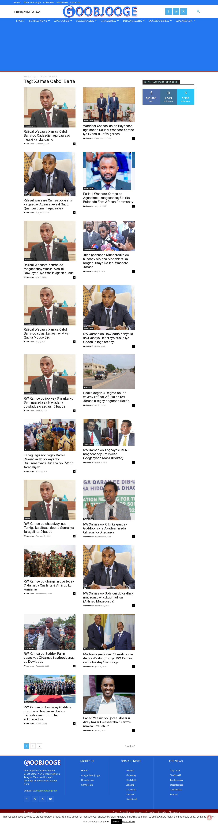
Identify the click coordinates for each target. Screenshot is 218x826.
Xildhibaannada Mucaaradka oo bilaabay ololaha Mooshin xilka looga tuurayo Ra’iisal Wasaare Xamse (106, 261)
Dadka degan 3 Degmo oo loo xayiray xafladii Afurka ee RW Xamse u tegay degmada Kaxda (106, 397)
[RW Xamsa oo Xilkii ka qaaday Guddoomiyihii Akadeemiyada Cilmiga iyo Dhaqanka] (109, 500)
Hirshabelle (29, 648)
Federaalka (29, 126)
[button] (198, 11)
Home (26, 76)
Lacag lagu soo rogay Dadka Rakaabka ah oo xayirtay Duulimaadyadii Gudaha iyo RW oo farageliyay (48, 461)
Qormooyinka (89, 713)
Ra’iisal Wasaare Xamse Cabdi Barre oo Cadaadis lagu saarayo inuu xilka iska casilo (47, 135)
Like (151, 90)
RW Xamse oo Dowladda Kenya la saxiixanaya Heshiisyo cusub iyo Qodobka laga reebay (108, 338)
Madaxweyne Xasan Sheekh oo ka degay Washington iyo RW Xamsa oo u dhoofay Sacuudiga (108, 658)
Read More (128, 821)
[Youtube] (50, 799)
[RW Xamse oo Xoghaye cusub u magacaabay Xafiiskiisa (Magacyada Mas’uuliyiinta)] (109, 432)
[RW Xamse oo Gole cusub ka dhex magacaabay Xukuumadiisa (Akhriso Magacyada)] (109, 567)
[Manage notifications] (209, 817)
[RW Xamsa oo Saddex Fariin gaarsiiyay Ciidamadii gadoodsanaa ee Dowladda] (49, 632)
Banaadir (87, 387)
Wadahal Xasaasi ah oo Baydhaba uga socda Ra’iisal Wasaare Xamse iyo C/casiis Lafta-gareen (108, 130)
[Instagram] (176, 11)
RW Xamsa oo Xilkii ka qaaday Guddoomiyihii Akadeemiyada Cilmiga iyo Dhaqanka (105, 528)
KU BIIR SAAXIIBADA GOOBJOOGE (161, 82)
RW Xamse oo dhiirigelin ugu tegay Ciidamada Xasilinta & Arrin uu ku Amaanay (49, 585)
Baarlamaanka (90, 249)
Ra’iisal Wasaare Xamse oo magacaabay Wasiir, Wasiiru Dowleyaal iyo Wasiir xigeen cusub (49, 269)
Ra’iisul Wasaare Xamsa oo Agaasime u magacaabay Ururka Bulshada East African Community (108, 198)
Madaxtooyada (90, 649)
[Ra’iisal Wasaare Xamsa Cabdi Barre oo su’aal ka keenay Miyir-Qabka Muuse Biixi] (49, 305)
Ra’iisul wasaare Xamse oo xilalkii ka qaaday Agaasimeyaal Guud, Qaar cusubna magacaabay (48, 204)
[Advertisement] (109, 47)
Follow (168, 90)
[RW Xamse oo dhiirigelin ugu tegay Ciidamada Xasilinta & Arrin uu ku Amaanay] (49, 561)
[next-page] (39, 746)
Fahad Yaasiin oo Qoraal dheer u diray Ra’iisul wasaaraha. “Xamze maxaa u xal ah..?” (107, 722)
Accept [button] (116, 821)
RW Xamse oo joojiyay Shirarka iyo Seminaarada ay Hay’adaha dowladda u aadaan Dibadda (49, 402)
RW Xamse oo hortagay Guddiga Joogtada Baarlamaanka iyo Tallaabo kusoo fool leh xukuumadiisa (47, 713)
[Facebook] (168, 11)
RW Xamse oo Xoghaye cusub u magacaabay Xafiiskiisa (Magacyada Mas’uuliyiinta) (106, 454)
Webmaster (29, 144)
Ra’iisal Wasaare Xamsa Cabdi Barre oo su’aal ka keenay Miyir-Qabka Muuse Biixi (47, 333)
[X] (183, 11)
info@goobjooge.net (46, 790)
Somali (27, 195)
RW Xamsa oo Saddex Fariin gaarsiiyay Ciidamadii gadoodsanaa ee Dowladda (49, 658)
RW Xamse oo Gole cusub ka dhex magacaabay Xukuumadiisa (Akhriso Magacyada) (108, 597)
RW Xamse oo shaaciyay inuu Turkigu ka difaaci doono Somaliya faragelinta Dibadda (49, 528)
